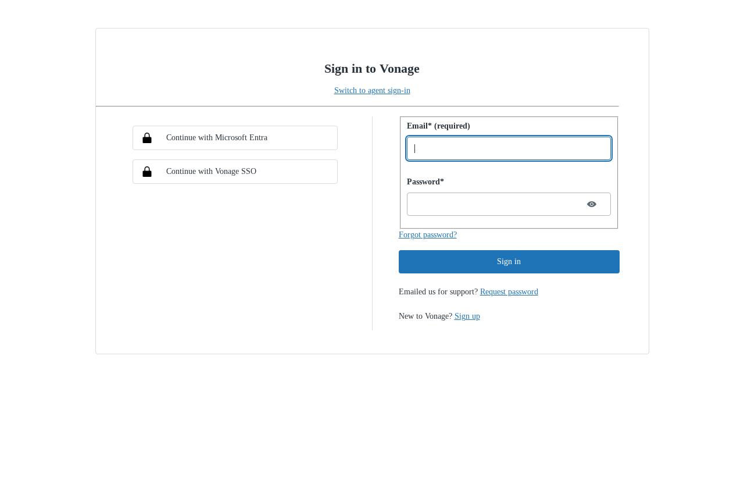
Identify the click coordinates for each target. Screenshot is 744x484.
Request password (509, 291)
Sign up (467, 316)
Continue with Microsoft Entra (216, 137)
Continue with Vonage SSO (211, 171)
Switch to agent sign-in (372, 90)
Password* (425, 181)
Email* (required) (438, 126)
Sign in (509, 261)
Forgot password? (428, 234)
